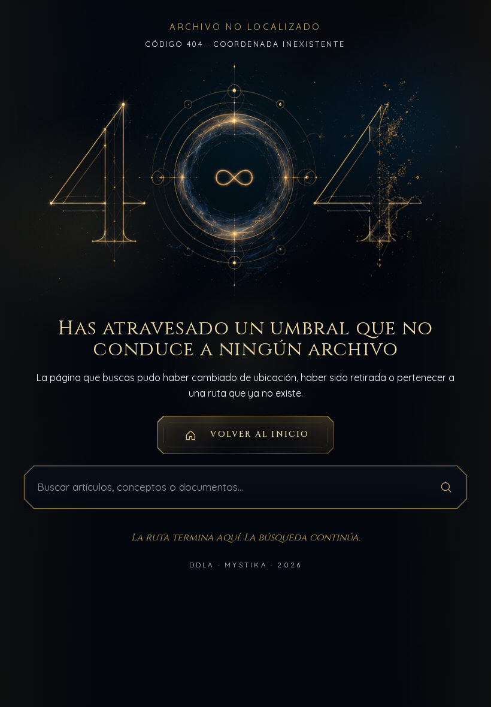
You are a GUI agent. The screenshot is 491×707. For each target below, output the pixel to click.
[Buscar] (446, 487)
